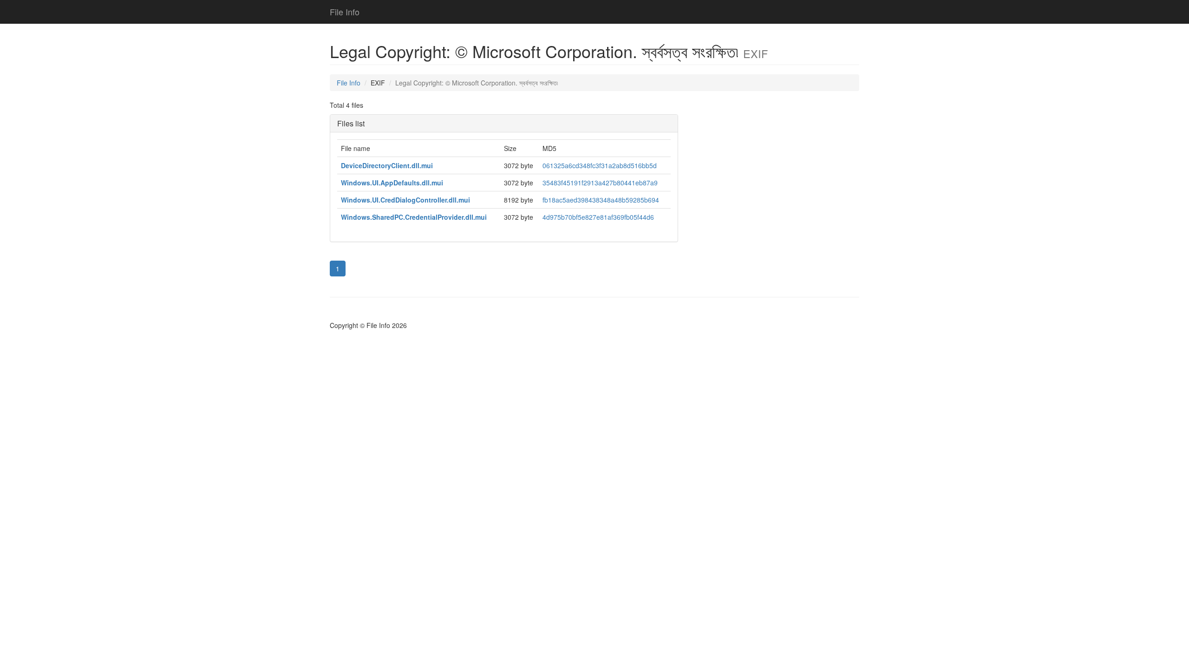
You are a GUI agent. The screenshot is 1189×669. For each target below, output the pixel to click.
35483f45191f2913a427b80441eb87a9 (600, 182)
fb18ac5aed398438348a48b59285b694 (600, 199)
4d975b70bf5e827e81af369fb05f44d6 (598, 217)
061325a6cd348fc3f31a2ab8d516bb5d (599, 165)
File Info (344, 12)
